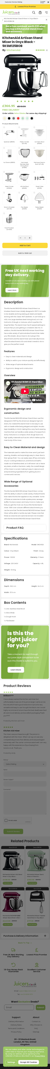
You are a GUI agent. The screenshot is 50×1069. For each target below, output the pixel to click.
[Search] (34, 12)
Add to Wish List (25, 253)
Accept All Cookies (28, 1062)
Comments (7, 789)
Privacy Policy (16, 1032)
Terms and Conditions (16, 1028)
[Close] (48, 2)
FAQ (36, 1028)
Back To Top (23, 943)
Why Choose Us (36, 1025)
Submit (40, 1007)
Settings (11, 1062)
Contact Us (36, 1021)
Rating (5, 760)
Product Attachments (10, 124)
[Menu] (46, 12)
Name (5, 769)
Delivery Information (16, 1021)
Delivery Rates (16, 1025)
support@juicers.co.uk (27, 991)
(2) (47, 50)
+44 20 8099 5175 (26, 994)
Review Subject (8, 779)
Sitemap (36, 1032)
